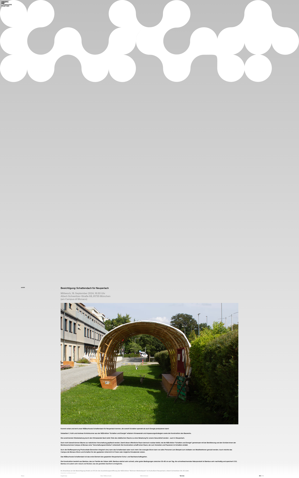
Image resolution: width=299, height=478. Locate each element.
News (22, 476)
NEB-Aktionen (144, 476)
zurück (23, 287)
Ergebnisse (64, 476)
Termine (182, 476)
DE (260, 476)
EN (263, 476)
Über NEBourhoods (105, 476)
